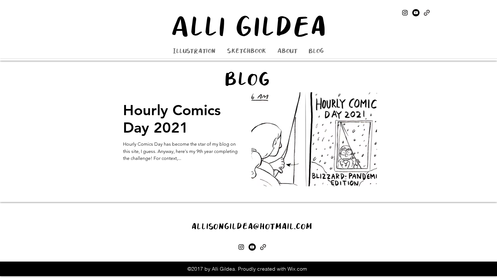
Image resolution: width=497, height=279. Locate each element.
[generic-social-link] (426, 12)
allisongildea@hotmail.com (251, 227)
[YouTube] (416, 12)
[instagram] (405, 12)
